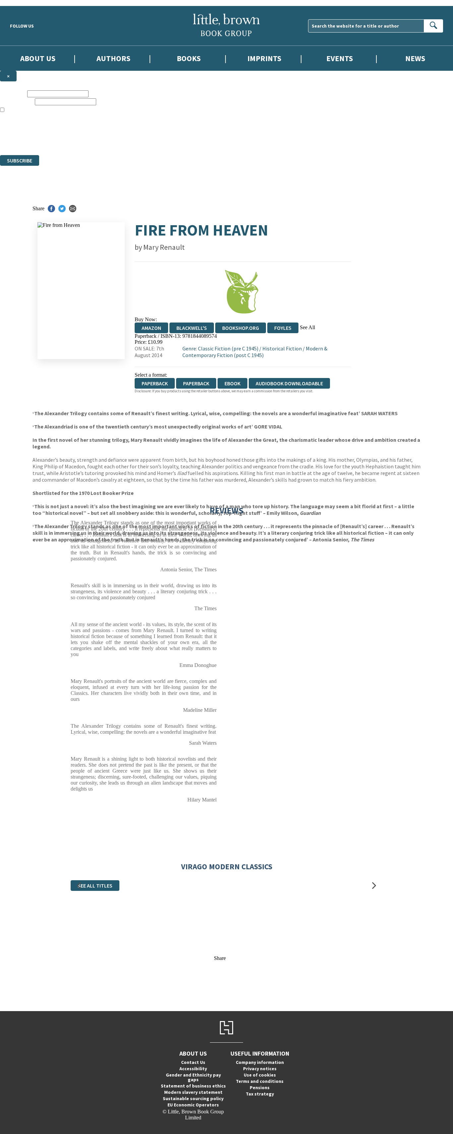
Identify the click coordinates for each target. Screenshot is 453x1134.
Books (189, 58)
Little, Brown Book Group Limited (82, 128)
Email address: (16, 101)
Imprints (264, 58)
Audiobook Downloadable (289, 383)
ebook (232, 383)
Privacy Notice (130, 140)
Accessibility (193, 1069)
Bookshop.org (240, 328)
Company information (260, 1062)
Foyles (282, 328)
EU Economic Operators (193, 1105)
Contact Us (193, 1062)
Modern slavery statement (193, 1092)
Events (339, 58)
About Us (37, 58)
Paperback (196, 383)
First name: (13, 93)
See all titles (95, 885)
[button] (79, 886)
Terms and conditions (260, 1081)
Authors (113, 58)
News (415, 58)
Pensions (260, 1087)
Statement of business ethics (193, 1086)
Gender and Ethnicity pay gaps (193, 1077)
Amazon (151, 328)
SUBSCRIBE (19, 160)
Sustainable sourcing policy (193, 1098)
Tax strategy (260, 1094)
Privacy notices (260, 1069)
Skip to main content (21, 3)
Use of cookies (260, 1075)
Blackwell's (191, 328)
